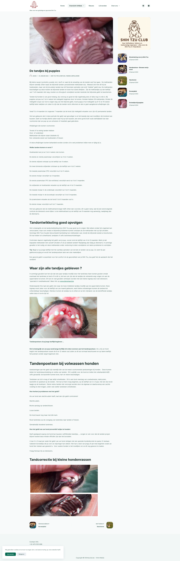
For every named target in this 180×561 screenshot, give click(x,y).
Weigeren (21, 554)
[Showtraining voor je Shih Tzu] (122, 58)
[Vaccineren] (122, 80)
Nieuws (91, 6)
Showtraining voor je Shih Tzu (138, 57)
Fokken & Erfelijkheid (72, 76)
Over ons (114, 6)
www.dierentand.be (67, 281)
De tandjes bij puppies (136, 102)
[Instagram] (149, 6)
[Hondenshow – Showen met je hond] (122, 69)
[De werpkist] (122, 92)
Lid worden (103, 6)
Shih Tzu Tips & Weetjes (58, 76)
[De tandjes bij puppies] (122, 103)
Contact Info (34, 542)
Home (62, 6)
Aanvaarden (10, 554)
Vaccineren (132, 80)
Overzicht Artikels (75, 6)
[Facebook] (143, 6)
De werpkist (133, 91)
